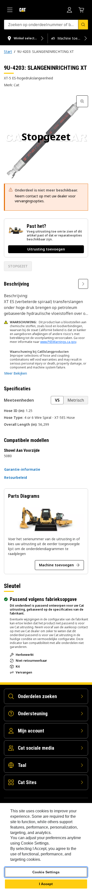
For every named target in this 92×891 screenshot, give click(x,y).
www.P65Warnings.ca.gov (58, 342)
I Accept (46, 884)
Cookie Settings (46, 872)
